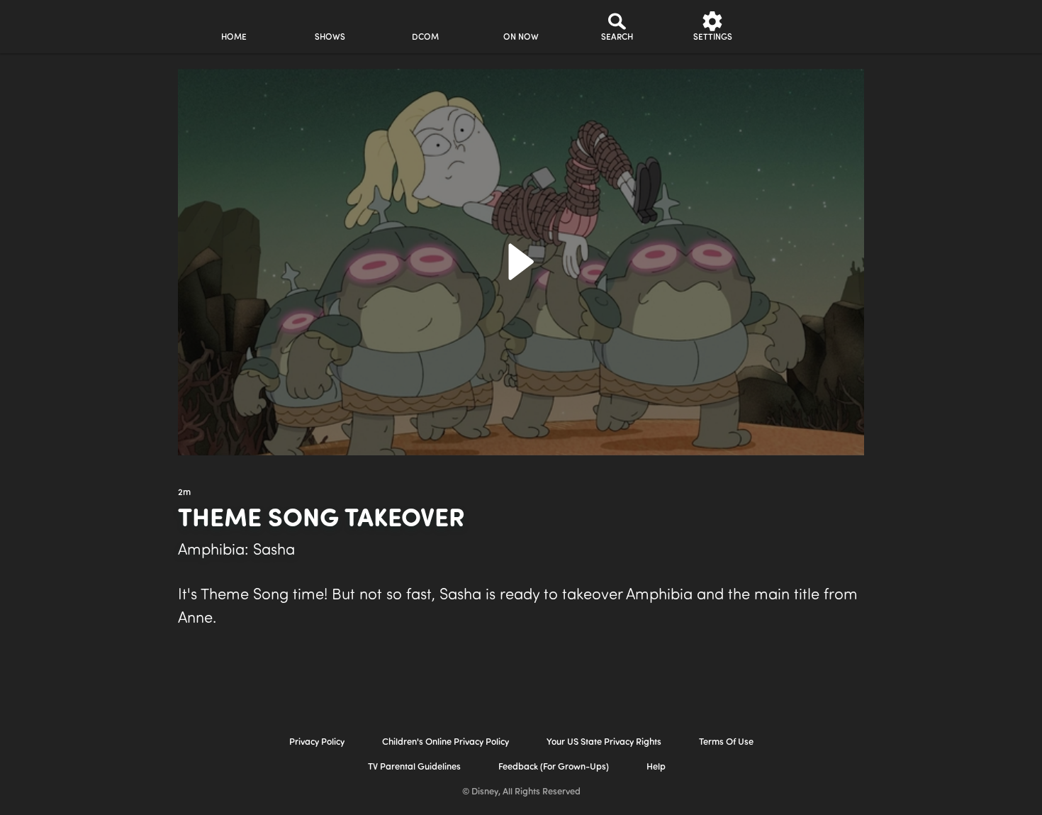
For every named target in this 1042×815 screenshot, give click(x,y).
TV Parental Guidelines (414, 767)
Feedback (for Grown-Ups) (553, 767)
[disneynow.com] (59, 24)
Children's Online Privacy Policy (445, 742)
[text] (184, 493)
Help (656, 767)
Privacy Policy (316, 742)
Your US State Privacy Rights (604, 742)
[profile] (808, 27)
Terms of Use (726, 742)
